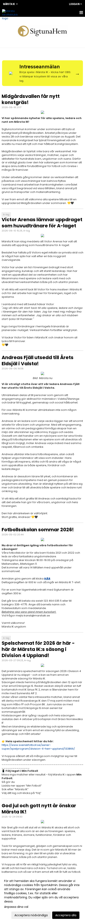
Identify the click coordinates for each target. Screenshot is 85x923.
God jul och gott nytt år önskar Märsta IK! (39, 808)
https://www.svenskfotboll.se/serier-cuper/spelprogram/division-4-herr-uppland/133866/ (38, 747)
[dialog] (42, 898)
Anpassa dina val (16, 907)
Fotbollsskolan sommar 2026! (38, 529)
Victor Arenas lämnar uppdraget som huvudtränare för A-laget (42, 222)
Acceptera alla (65, 915)
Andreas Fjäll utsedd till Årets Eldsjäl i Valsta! (37, 360)
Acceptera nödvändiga (31, 915)
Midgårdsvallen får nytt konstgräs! (31, 99)
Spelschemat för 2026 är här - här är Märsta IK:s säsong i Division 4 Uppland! (38, 649)
